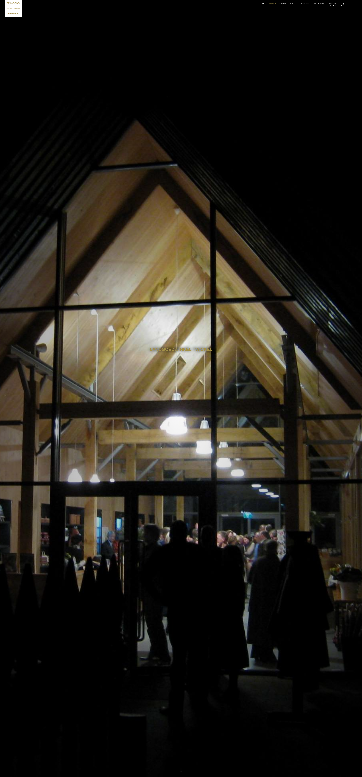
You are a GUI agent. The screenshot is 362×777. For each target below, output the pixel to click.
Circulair (283, 3)
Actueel (293, 3)
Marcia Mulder (319, 3)
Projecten (272, 3)
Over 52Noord (305, 3)
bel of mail (333, 3)
